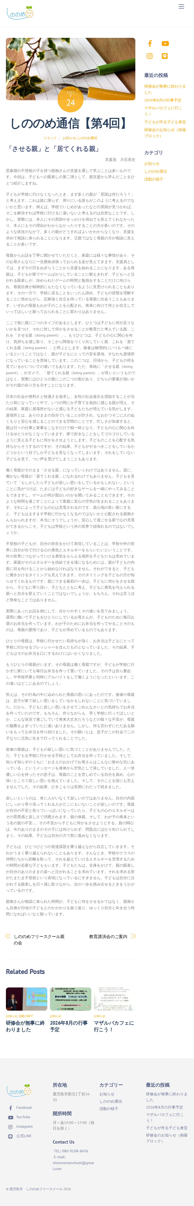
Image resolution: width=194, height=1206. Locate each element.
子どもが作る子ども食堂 (165, 121)
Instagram (24, 1126)
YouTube (22, 1116)
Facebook (23, 1107)
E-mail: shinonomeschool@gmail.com (73, 1162)
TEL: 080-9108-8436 (71, 1151)
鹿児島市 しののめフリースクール (35, 1189)
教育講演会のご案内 (108, 936)
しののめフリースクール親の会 (39, 939)
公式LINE (23, 1135)
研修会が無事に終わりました (25, 1026)
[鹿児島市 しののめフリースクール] (20, 18)
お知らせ (69, 138)
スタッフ (50, 138)
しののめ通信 (87, 138)
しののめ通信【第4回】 (70, 123)
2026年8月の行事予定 (162, 100)
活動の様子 (26, 1016)
